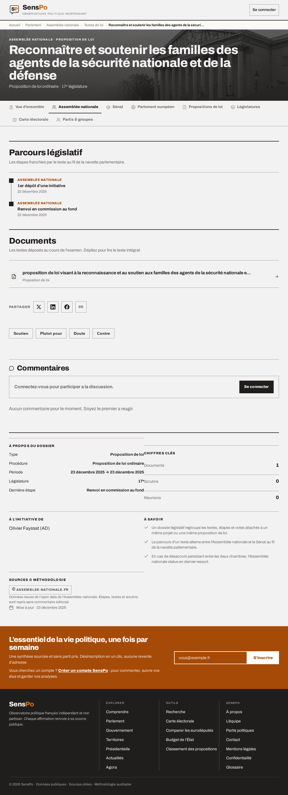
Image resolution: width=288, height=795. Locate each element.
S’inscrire (263, 657)
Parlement (33, 25)
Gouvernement (119, 730)
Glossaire (234, 767)
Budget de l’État (180, 740)
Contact (233, 740)
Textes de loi (94, 25)
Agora (111, 767)
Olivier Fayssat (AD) (29, 528)
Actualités (114, 758)
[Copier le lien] (81, 307)
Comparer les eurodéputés (189, 730)
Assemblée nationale (62, 25)
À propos (234, 712)
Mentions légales (241, 749)
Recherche (175, 712)
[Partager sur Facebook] (67, 307)
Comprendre (117, 712)
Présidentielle (118, 749)
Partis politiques (240, 730)
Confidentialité (238, 758)
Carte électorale (180, 721)
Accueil (14, 25)
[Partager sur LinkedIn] (52, 307)
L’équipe (233, 721)
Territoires (115, 740)
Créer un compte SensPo (83, 670)
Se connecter (264, 10)
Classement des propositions (191, 749)
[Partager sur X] (38, 307)
